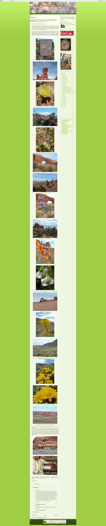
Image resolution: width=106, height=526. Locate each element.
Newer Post (34, 515)
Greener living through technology (67, 125)
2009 (62, 101)
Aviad (37, 505)
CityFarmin (63, 122)
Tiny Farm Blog (64, 132)
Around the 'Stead (65, 86)
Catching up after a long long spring (68, 91)
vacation (39, 484)
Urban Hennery (64, 133)
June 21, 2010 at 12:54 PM (40, 510)
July (63, 84)
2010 (35, 484)
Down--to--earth (64, 123)
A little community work (66, 93)
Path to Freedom (64, 130)
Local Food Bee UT (65, 129)
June (63, 85)
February (64, 98)
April (63, 96)
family (37, 484)
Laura (37, 489)
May (63, 94)
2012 (62, 74)
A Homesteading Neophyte (66, 120)
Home (45, 515)
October (63, 80)
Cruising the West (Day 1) (38, 24)
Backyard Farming (65, 121)
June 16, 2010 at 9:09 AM (40, 504)
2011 (62, 75)
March (63, 97)
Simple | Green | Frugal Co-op (67, 131)
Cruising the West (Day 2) (66, 89)
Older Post (56, 515)
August (63, 83)
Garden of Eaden (64, 124)
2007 (62, 104)
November (64, 79)
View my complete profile (70, 24)
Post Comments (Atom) (41, 517)
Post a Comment (36, 511)
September (64, 81)
